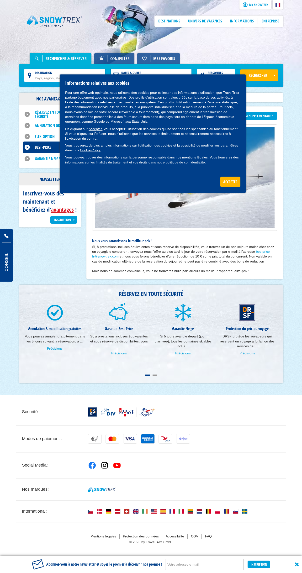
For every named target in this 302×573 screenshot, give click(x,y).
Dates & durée (131, 72)
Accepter (95, 129)
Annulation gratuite (52, 125)
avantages (62, 209)
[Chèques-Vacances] (165, 439)
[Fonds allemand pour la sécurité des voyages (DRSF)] (92, 412)
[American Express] (148, 439)
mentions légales (195, 157)
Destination (43, 72)
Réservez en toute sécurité (49, 114)
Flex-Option (45, 136)
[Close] (296, 564)
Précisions (55, 348)
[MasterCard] (112, 439)
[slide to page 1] (147, 375)
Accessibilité (175, 536)
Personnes (215, 72)
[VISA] (130, 439)
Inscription (258, 564)
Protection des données (141, 536)
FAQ (208, 536)
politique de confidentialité (185, 162)
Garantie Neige (47, 158)
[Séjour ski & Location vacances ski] (54, 21)
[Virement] (95, 439)
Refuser (100, 134)
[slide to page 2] (155, 375)
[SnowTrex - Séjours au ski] (102, 489)
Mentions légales (103, 536)
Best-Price (43, 147)
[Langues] (90, 511)
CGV (194, 536)
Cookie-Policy (90, 150)
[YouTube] (117, 465)
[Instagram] (104, 465)
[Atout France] (137, 412)
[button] (278, 5)
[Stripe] (183, 439)
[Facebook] (92, 465)
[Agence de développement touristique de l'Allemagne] (108, 411)
